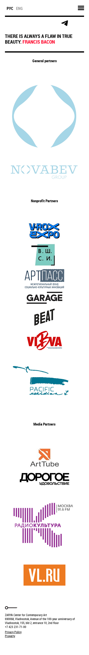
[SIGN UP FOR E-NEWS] (9, 23)
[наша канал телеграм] (64, 23)
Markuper (18, 645)
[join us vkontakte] (42, 23)
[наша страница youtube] (53, 23)
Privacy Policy (13, 632)
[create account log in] (20, 23)
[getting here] (31, 23)
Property (10, 636)
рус (10, 8)
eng (19, 8)
